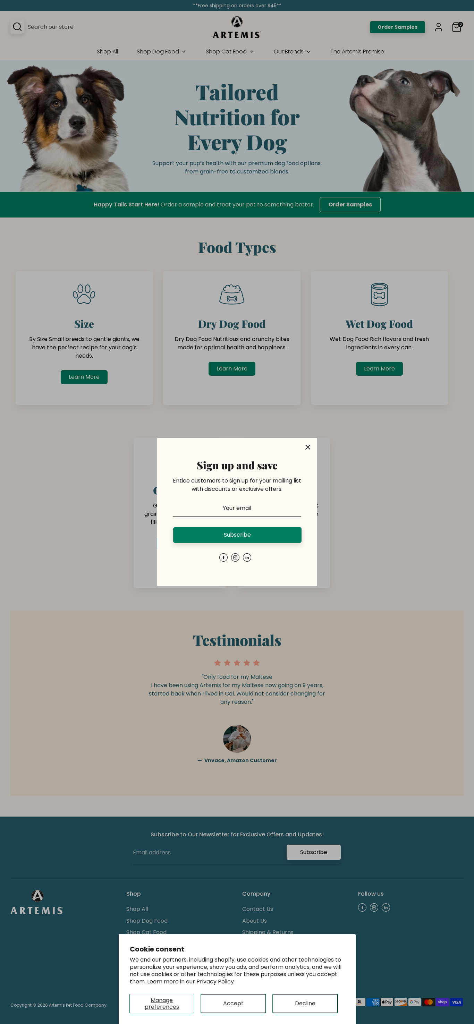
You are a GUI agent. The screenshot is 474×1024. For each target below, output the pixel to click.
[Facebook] (223, 557)
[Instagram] (235, 557)
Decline (305, 1003)
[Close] (307, 447)
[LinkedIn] (247, 557)
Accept (233, 1003)
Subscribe (237, 535)
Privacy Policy (215, 981)
